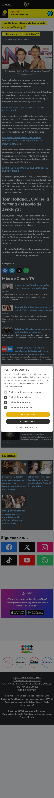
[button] (27, 427)
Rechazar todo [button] (27, 421)
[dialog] (27, 399)
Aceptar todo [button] (28, 414)
